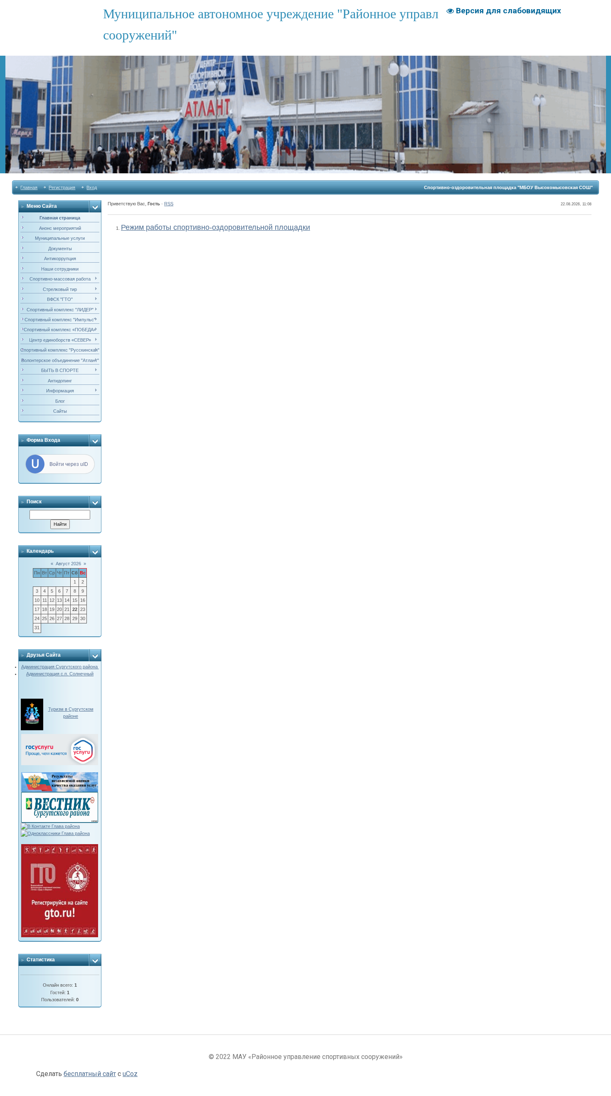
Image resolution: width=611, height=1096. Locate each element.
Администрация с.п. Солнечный (60, 673)
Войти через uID (68, 464)
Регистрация (62, 187)
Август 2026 (68, 563)
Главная (28, 187)
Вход (91, 187)
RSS (168, 203)
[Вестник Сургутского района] (59, 795)
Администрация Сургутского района (60, 666)
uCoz (130, 1074)
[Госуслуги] (59, 737)
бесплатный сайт (90, 1074)
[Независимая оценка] (59, 775)
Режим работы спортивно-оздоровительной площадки (215, 227)
